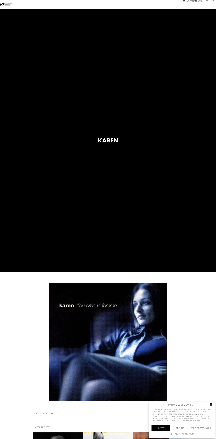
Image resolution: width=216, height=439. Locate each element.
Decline (180, 428)
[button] (211, 405)
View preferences (201, 428)
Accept (160, 428)
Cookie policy (174, 434)
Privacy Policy (188, 434)
